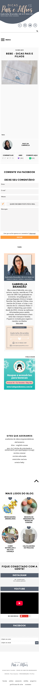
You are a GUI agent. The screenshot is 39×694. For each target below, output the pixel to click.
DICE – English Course (19, 445)
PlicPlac (32, 674)
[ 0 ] (21, 158)
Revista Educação (19, 456)
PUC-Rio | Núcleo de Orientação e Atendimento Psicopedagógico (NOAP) (19, 449)
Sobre (11, 681)
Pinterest (10, 158)
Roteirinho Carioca (19, 459)
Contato (28, 684)
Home (5, 681)
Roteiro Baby (19, 462)
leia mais (19, 323)
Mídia (26, 681)
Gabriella (26, 145)
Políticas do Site (16, 684)
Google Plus (5, 158)
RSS (35, 25)
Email (13, 158)
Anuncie (18, 681)
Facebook (20, 25)
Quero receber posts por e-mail (22, 204)
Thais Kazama (14, 674)
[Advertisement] (19, 108)
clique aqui (32, 233)
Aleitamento (19, 442)
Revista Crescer (20, 453)
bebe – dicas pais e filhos (19, 55)
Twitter (7, 158)
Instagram (25, 25)
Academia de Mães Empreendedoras (19, 439)
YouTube (30, 25)
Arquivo (33, 681)
